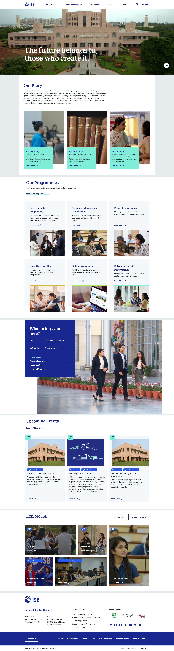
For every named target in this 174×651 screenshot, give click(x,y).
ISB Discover (95, 4)
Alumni (110, 4)
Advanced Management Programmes (86, 617)
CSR (93, 639)
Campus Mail (72, 639)
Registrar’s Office (140, 639)
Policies (144, 648)
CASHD (85, 639)
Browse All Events (33, 428)
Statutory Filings (105, 639)
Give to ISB (31, 639)
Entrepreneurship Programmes (84, 624)
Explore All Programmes (35, 194)
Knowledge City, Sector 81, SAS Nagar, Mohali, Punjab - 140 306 (56, 621)
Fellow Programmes (79, 621)
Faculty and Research (73, 4)
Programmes (51, 4)
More (147, 4)
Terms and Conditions (128, 648)
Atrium (60, 639)
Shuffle (117, 517)
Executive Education (79, 627)
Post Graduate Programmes (82, 614)
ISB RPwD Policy (122, 639)
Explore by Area (137, 517)
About (123, 4)
